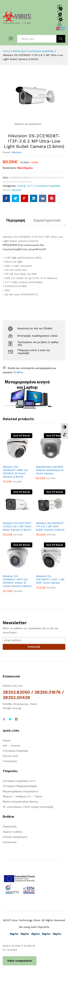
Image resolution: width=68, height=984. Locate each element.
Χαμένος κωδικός (12, 831)
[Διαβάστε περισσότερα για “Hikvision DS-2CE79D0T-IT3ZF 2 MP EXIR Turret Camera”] (42, 570)
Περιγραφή (15, 220)
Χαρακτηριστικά (46, 220)
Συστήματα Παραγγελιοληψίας (20, 786)
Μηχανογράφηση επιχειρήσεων (20, 791)
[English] (58, 28)
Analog (21, 185)
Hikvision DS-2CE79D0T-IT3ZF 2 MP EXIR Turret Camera (50, 579)
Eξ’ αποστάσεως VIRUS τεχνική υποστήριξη (28, 806)
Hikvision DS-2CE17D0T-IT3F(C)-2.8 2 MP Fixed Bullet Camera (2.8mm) (17, 526)
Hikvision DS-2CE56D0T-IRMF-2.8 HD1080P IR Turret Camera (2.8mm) (15, 471)
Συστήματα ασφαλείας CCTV (19, 780)
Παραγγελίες (10, 826)
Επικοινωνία (10, 842)
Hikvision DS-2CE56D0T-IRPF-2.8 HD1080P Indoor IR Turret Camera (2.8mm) (17, 581)
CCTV (30, 185)
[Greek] (63, 28)
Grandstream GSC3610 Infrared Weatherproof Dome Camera (49, 470)
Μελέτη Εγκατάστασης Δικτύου (20, 801)
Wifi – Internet (11, 745)
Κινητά (6, 740)
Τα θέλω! (18, 372)
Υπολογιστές (10, 761)
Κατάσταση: (9, 167)
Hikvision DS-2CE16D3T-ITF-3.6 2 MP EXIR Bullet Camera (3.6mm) (50, 526)
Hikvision (17, 152)
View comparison (19, 960)
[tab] (16, 221)
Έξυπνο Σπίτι (10, 756)
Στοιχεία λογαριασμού (15, 836)
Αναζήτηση (60, 39)
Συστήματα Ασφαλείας (48, 185)
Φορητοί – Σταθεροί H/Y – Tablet (22, 796)
